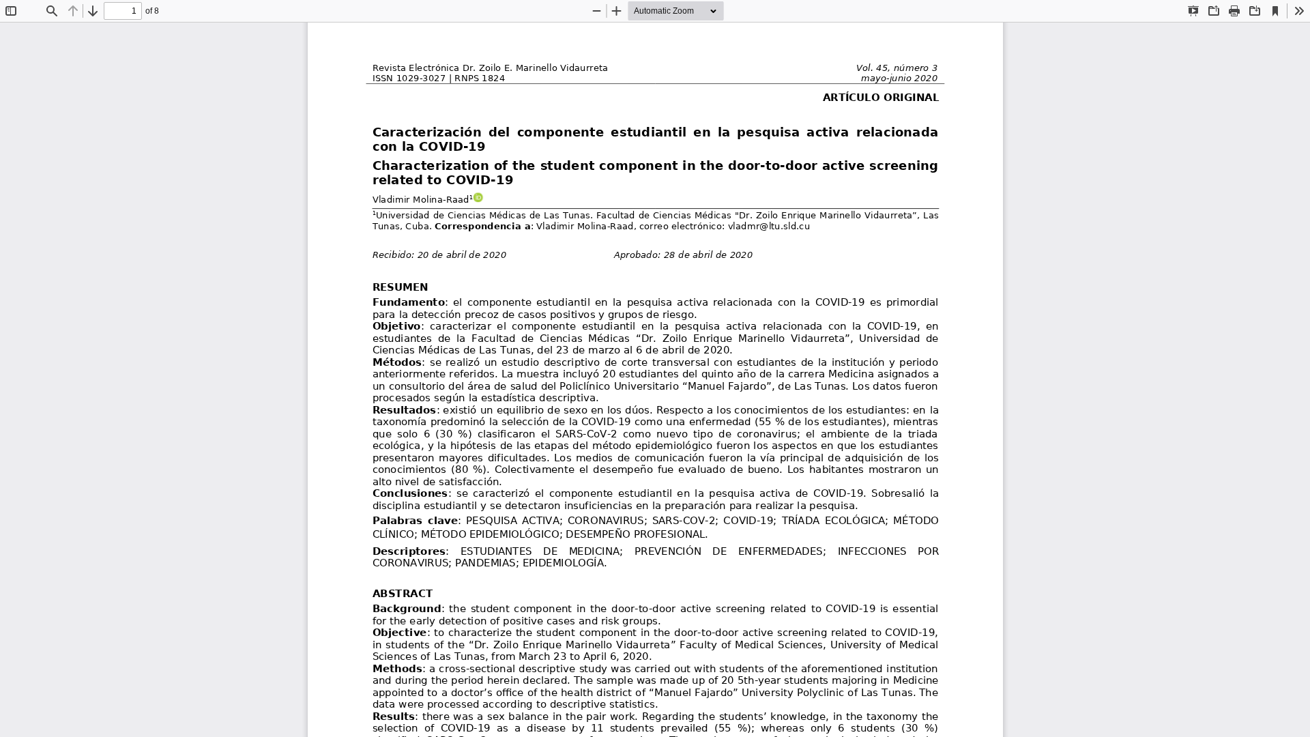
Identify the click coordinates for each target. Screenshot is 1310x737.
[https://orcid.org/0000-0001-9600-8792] (477, 197)
